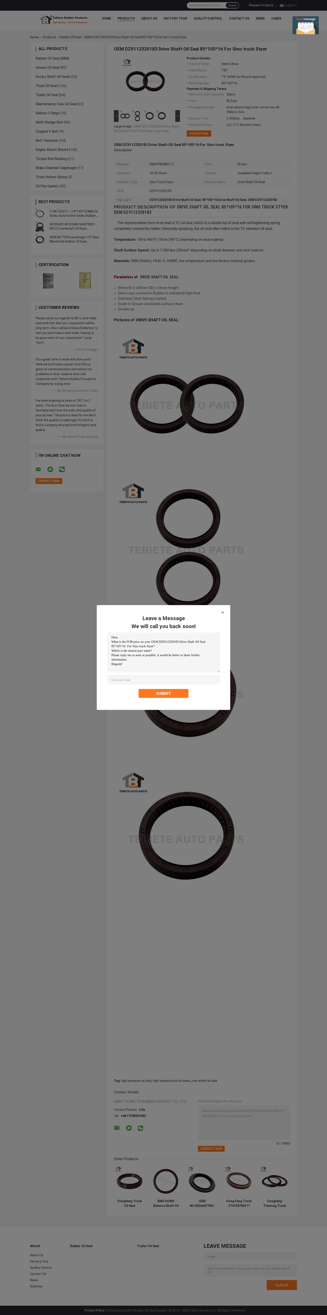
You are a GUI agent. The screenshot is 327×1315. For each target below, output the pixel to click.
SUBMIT (163, 693)
